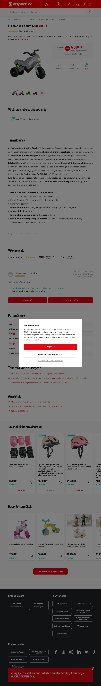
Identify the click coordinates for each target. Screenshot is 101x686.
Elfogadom (50, 347)
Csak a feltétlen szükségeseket (50, 361)
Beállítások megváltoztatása (50, 354)
